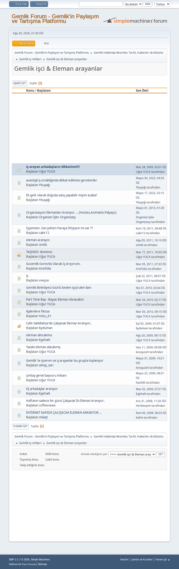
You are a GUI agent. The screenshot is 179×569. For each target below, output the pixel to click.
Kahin (139, 418)
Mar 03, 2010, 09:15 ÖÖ (151, 312)
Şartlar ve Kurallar (141, 559)
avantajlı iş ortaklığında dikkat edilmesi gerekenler (61, 180)
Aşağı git (19, 83)
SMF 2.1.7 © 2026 (19, 559)
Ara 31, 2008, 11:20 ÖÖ (151, 401)
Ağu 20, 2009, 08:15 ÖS (151, 335)
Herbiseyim (143, 406)
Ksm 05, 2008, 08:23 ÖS (151, 413)
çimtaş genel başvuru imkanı (46, 375)
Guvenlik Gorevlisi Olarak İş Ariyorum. (53, 264)
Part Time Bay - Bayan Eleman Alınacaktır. (55, 299)
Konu (30, 90)
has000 (140, 383)
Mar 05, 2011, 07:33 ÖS (151, 264)
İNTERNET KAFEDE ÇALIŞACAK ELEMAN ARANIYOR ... (64, 412)
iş (27, 276)
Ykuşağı (44, 185)
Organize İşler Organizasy (57, 217)
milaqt (43, 417)
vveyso (44, 280)
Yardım (124, 559)
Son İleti (142, 90)
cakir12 (44, 233)
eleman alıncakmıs (39, 335)
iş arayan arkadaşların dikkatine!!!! (53, 167)
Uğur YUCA (47, 171)
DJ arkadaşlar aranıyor (42, 389)
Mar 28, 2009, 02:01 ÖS (151, 167)
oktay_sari (46, 365)
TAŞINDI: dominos (39, 252)
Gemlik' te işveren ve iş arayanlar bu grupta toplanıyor (64, 360)
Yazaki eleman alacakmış (43, 347)
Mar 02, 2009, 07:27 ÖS (151, 389)
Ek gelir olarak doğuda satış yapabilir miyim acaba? (61, 195)
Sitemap (42, 564)
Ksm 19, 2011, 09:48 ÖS (151, 228)
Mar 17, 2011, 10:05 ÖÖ (151, 252)
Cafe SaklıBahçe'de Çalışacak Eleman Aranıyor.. (59, 323)
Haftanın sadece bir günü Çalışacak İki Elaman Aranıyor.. (65, 401)
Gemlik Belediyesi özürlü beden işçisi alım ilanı (58, 287)
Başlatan (44, 90)
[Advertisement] (89, 128)
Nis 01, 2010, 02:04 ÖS (150, 288)
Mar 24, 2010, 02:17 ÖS (151, 300)
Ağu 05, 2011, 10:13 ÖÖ (151, 240)
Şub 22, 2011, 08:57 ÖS (151, 276)
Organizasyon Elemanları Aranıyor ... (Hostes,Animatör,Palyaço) (71, 212)
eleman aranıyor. (38, 240)
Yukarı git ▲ (162, 559)
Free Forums (29, 564)
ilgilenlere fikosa (37, 311)
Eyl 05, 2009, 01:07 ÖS (150, 324)
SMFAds (13, 564)
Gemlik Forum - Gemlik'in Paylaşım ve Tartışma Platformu (55, 18)
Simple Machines (40, 559)
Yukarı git (20, 426)
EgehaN (44, 340)
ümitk (43, 245)
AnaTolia (45, 268)
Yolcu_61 (45, 316)
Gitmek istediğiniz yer (94, 454)
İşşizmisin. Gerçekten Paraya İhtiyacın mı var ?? (59, 228)
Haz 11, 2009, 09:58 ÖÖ (151, 347)
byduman (45, 328)
